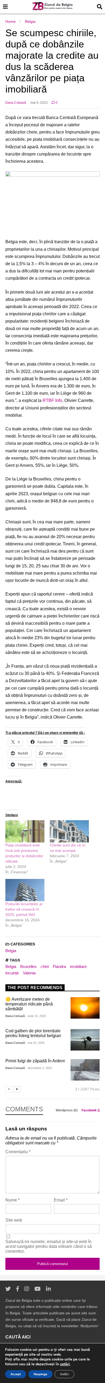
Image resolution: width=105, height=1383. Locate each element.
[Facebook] (17, 1289)
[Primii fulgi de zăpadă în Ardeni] (85, 1070)
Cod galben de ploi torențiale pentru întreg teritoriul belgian (33, 1033)
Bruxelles (28, 966)
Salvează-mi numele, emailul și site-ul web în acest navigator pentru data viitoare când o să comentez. (48, 1246)
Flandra (59, 966)
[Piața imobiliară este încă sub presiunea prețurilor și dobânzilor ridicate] (24, 831)
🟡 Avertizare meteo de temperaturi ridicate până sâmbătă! (29, 1004)
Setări (64, 1374)
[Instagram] (26, 1289)
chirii (45, 966)
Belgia (10, 950)
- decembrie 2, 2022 (39, 1068)
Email (61, 1200)
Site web (13, 1220)
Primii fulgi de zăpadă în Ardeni (35, 1061)
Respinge (40, 1374)
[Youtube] (37, 1289)
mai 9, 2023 (39, 103)
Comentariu (17, 1151)
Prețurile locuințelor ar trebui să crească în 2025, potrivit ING (24, 909)
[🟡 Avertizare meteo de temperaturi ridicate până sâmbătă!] (85, 1008)
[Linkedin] (48, 1289)
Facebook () (91, 1110)
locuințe (12, 973)
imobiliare (78, 966)
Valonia (29, 973)
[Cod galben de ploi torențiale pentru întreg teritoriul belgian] (85, 1040)
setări (65, 1364)
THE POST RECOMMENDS (35, 987)
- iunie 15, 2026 (36, 1016)
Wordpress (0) (67, 1110)
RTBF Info (52, 400)
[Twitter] (8, 1289)
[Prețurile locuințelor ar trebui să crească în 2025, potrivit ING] (24, 890)
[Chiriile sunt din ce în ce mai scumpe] (69, 831)
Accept (15, 1374)
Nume (12, 1200)
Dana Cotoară (15, 103)
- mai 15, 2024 (35, 1042)
